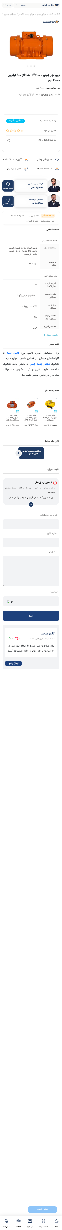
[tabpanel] (31, 42)
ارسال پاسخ (13, 663)
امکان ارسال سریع (14, 168)
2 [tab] (31, 66)
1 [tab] (34, 66)
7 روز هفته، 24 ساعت (12, 159)
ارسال (31, 616)
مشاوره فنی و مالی (44, 159)
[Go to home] (54, 14)
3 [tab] (28, 66)
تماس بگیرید (42, 1209)
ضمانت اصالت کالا (44, 168)
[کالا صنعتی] (50, 5)
